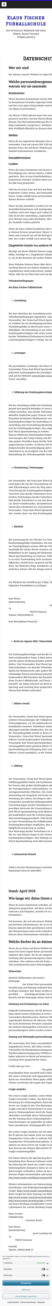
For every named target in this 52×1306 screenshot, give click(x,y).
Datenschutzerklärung (28, 1302)
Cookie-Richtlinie (13, 1302)
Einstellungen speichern (26, 1296)
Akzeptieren (26, 1283)
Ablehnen (26, 1289)
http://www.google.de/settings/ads (26, 1200)
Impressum (41, 1302)
